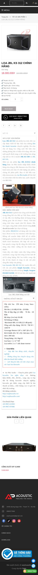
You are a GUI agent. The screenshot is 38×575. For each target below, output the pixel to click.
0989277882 (11, 511)
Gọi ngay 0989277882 (18, 117)
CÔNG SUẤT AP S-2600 (11, 467)
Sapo (24, 568)
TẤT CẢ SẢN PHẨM (18, 17)
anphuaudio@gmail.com (15, 516)
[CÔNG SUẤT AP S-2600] (19, 446)
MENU (6, 10)
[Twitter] (9, 521)
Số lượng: (5, 99)
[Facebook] (4, 521)
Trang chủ (5, 17)
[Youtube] (19, 521)
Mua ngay (9, 109)
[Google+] (14, 521)
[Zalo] (33, 566)
